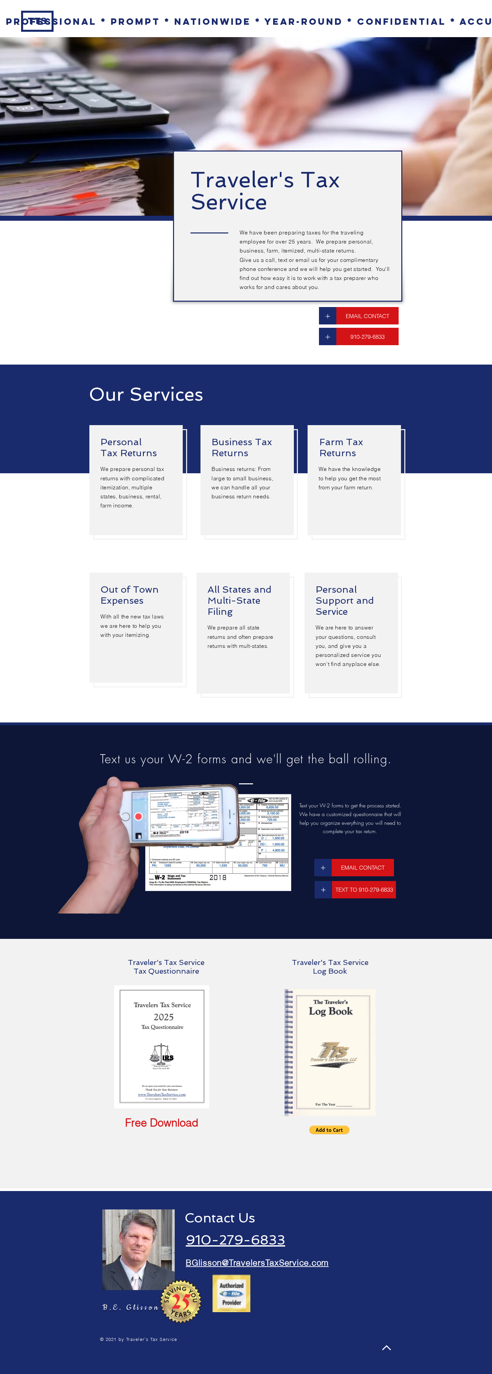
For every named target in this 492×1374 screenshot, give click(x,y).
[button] (327, 315)
